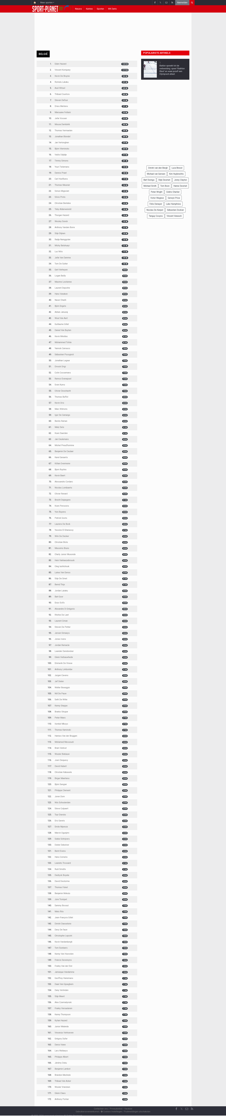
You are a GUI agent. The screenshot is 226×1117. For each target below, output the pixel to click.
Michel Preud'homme (64, 445)
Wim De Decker (62, 536)
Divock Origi (60, 366)
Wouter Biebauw (62, 754)
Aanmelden (182, 2)
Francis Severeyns (63, 960)
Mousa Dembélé (62, 124)
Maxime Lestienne (63, 282)
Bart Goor (59, 596)
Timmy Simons (61, 160)
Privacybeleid (116, 1108)
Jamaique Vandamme (64, 972)
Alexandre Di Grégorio (65, 609)
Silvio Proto (60, 197)
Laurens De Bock (62, 524)
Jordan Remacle (62, 645)
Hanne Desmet (180, 186)
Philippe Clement (62, 790)
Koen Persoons (62, 506)
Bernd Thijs (60, 584)
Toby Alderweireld (63, 209)
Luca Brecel (177, 168)
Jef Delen (59, 681)
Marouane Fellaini (63, 112)
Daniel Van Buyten (63, 330)
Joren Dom (60, 796)
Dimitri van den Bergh (158, 168)
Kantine (89, 9)
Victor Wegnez (157, 198)
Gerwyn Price (174, 198)
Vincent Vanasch (174, 216)
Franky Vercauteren (63, 1008)
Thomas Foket (61, 887)
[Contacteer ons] (166, 2)
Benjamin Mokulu (62, 893)
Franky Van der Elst (63, 966)
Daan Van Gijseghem (64, 984)
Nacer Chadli (60, 300)
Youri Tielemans (62, 167)
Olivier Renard (61, 493)
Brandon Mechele (63, 1075)
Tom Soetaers (61, 948)
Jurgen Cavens (61, 675)
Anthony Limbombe (63, 669)
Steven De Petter (62, 627)
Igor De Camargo (62, 415)
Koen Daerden (61, 433)
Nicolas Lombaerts (63, 487)
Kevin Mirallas (61, 336)
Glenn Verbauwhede (64, 657)
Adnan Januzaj (61, 312)
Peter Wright (156, 192)
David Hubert (61, 766)
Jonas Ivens (60, 639)
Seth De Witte (61, 699)
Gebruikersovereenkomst (87, 1111)
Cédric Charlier (173, 192)
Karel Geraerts (61, 457)
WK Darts (112, 9)
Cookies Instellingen (112, 1111)
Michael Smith (149, 186)
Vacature (128, 1108)
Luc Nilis (59, 251)
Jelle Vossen (61, 118)
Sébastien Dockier (175, 210)
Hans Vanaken (61, 294)
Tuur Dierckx (60, 814)
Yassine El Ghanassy (64, 530)
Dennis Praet (61, 173)
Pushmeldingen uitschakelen (137, 1111)
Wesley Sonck (61, 221)
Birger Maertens (62, 778)
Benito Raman (61, 421)
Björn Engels (60, 306)
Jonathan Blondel (62, 136)
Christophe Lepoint (63, 935)
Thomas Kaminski (63, 730)
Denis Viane (60, 1044)
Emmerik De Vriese (63, 663)
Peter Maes (60, 717)
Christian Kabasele (63, 772)
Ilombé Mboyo (61, 724)
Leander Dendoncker (64, 651)
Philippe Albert (61, 1057)
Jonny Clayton (180, 180)
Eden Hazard (60, 64)
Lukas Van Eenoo (62, 572)
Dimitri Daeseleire (63, 923)
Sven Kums (60, 384)
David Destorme (62, 881)
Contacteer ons (101, 1108)
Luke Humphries (173, 204)
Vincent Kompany (62, 70)
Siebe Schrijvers (62, 839)
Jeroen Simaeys (62, 633)
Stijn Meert (60, 996)
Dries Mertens (61, 106)
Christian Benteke (63, 203)
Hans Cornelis (61, 857)
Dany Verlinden (61, 990)
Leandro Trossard (63, 863)
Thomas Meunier (62, 185)
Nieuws (78, 9)
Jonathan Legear (62, 360)
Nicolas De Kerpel (154, 210)
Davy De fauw (61, 929)
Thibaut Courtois (62, 94)
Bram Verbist (61, 748)
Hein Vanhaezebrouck (65, 560)
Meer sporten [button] (46, 2)
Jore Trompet (61, 899)
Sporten (100, 9)
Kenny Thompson (62, 1014)
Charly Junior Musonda (65, 554)
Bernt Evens (60, 851)
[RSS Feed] (172, 2)
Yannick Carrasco (62, 348)
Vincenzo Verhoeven (64, 1032)
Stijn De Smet (61, 578)
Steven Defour (61, 100)
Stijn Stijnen (60, 233)
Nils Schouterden (62, 802)
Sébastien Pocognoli (64, 354)
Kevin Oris (59, 403)
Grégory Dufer (61, 1038)
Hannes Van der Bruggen (66, 736)
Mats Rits (59, 911)
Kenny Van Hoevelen (64, 954)
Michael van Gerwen (156, 174)
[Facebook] (154, 2)
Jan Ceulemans (62, 439)
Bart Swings (148, 180)
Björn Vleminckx (62, 148)
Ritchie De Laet (62, 615)
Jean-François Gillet (64, 917)
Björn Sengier (61, 784)
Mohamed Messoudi (64, 742)
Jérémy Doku (61, 1063)
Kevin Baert (60, 475)
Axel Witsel (60, 88)
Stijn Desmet (164, 180)
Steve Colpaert (61, 808)
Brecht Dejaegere (62, 500)
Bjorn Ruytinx (60, 469)
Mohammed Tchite (63, 342)
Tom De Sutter (61, 263)
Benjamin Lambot (62, 1069)
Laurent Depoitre (62, 288)
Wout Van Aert (61, 318)
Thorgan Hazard (62, 215)
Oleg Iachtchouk (62, 566)
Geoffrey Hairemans (64, 978)
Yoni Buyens (60, 512)
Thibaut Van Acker (63, 1081)
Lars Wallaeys (61, 1050)
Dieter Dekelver (62, 845)
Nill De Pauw (60, 693)
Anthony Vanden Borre (65, 227)
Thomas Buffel (61, 397)
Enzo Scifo (60, 602)
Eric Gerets (60, 820)
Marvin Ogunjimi (62, 833)
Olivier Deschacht (63, 391)
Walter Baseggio (62, 687)
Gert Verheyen (61, 269)
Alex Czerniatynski (63, 1002)
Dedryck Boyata (62, 875)
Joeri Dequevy (61, 760)
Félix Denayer (155, 204)
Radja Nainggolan (62, 239)
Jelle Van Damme (63, 257)
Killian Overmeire (62, 463)
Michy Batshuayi (62, 245)
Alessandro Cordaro (64, 481)
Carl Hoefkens (61, 179)
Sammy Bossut (62, 905)
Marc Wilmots (61, 409)
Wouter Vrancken (62, 1087)
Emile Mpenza (61, 826)
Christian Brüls (61, 542)
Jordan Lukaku (61, 590)
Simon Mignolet (62, 191)
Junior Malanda (62, 1026)
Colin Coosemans (63, 372)
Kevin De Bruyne (62, 76)
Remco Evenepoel (63, 378)
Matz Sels (59, 427)
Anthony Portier (62, 1099)
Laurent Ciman (61, 621)
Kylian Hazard (61, 1020)
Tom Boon (165, 186)
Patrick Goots (61, 518)
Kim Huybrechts (176, 174)
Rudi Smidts (60, 869)
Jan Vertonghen (62, 142)
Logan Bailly (60, 275)
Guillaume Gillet (62, 324)
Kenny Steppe (61, 705)
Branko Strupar (61, 711)
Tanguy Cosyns (156, 216)
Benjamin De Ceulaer (64, 451)
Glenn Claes (60, 1093)
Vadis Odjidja (61, 154)
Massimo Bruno (62, 548)
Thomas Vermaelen (63, 130)
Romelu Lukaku (62, 82)
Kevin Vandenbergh (63, 942)
